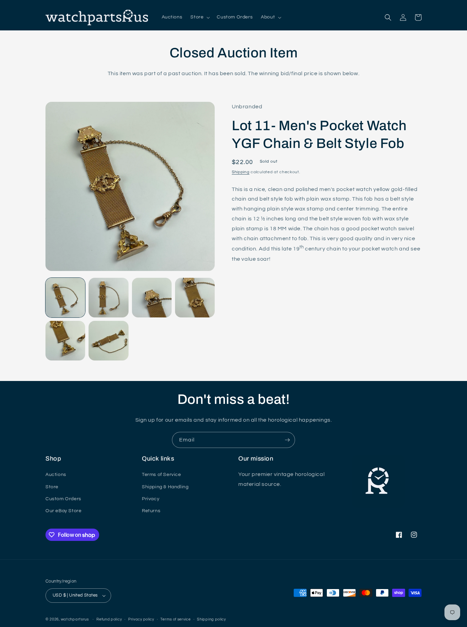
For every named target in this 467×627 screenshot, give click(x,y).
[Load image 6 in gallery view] (108, 340)
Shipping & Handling (165, 487)
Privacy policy (141, 619)
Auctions (55, 474)
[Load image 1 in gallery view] (65, 297)
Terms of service (175, 619)
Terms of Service (161, 474)
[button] (199, 17)
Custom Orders (63, 498)
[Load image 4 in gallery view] (195, 297)
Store (51, 487)
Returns (151, 510)
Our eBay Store (63, 510)
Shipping (241, 172)
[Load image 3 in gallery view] (152, 297)
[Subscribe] (287, 440)
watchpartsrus (75, 619)
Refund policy (109, 619)
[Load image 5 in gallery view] (65, 340)
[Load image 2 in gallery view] (108, 297)
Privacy (150, 498)
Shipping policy (211, 619)
